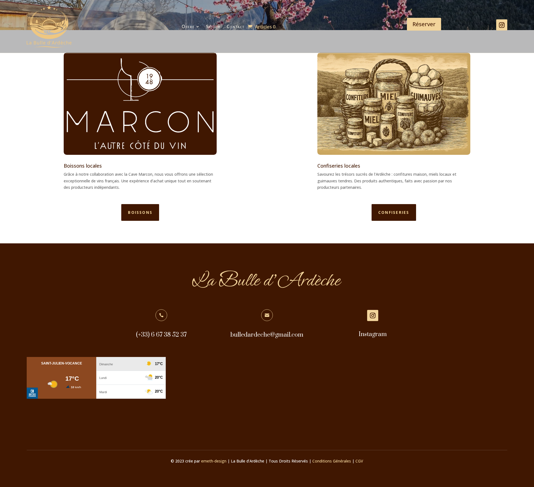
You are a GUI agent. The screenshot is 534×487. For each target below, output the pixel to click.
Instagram (373, 334)
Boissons (140, 212)
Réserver (424, 24)
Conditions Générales (331, 461)
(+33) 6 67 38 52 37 (161, 335)
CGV (359, 461)
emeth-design (213, 461)
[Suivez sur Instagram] (501, 25)
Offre (188, 26)
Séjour (213, 26)
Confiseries (393, 212)
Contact (235, 26)
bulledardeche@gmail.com (266, 335)
